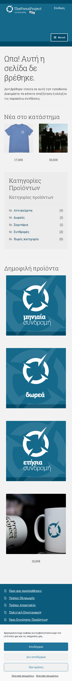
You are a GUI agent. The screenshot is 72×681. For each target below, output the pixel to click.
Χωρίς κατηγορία (26, 239)
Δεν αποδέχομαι (36, 657)
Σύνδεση (59, 8)
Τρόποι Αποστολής (22, 605)
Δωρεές (19, 217)
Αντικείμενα (23, 210)
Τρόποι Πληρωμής (22, 598)
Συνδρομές (21, 232)
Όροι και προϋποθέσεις (25, 591)
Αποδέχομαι (36, 646)
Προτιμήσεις (36, 667)
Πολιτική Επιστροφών (25, 612)
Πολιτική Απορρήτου (23, 675)
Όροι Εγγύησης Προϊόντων (28, 620)
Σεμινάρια (21, 225)
